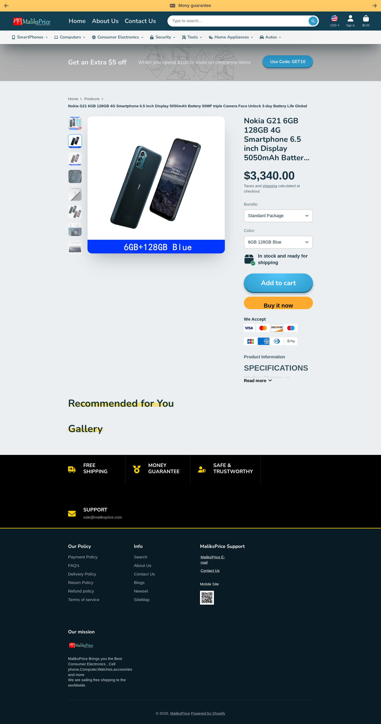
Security (163, 37)
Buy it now (278, 305)
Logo (36, 21)
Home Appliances (232, 37)
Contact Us (140, 21)
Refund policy (81, 591)
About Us (105, 21)
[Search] (313, 21)
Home (77, 21)
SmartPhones (30, 37)
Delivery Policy (82, 574)
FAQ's (73, 565)
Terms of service (83, 599)
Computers (70, 37)
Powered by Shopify (208, 713)
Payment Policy (83, 557)
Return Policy (80, 582)
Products (92, 99)
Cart (365, 21)
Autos (271, 37)
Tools (193, 37)
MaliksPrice (180, 713)
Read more (255, 380)
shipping (270, 186)
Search (140, 557)
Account (350, 21)
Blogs (139, 582)
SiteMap (142, 599)
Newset (141, 591)
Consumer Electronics (118, 37)
